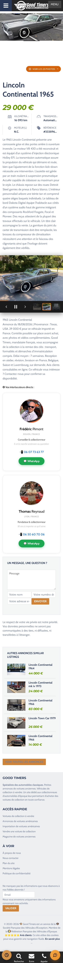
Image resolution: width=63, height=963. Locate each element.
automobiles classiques (31, 784)
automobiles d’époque (15, 796)
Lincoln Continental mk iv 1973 (40, 684)
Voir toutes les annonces (24, 761)
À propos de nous (12, 853)
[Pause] (16, 307)
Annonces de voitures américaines (20, 821)
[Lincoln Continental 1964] (16, 669)
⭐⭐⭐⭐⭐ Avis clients (18, 935)
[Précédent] (6, 307)
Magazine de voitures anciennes (19, 836)
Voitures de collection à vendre (18, 816)
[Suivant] (25, 307)
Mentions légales (11, 868)
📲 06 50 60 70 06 (32, 534)
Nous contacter (10, 858)
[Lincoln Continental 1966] (16, 705)
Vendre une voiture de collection (19, 831)
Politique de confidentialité (16, 873)
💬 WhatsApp (31, 461)
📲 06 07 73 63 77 (31, 452)
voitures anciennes (26, 788)
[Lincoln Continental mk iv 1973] (16, 687)
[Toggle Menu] (6, 5)
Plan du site (9, 863)
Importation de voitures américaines (21, 826)
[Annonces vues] (7, 955)
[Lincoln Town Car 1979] (16, 722)
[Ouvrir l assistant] (55, 955)
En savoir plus (52, 938)
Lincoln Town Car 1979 (42, 718)
